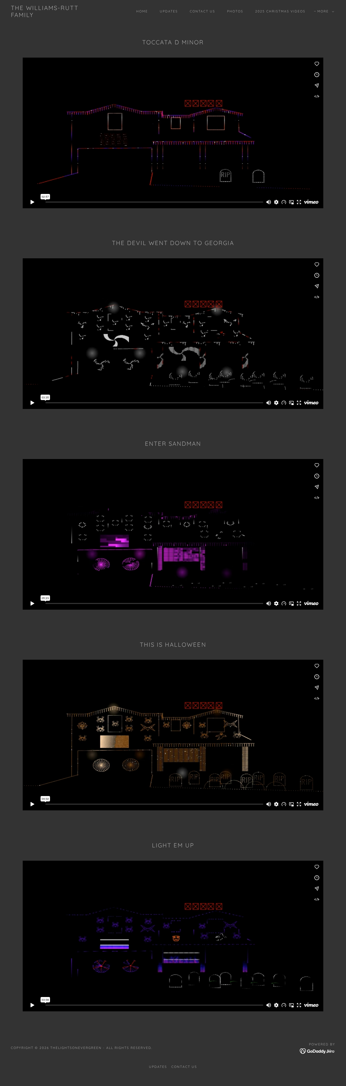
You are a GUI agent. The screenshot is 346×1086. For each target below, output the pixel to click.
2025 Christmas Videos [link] (280, 11)
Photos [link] (235, 11)
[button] (324, 11)
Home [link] (142, 11)
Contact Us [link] (202, 11)
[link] (55, 15)
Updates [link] (169, 11)
